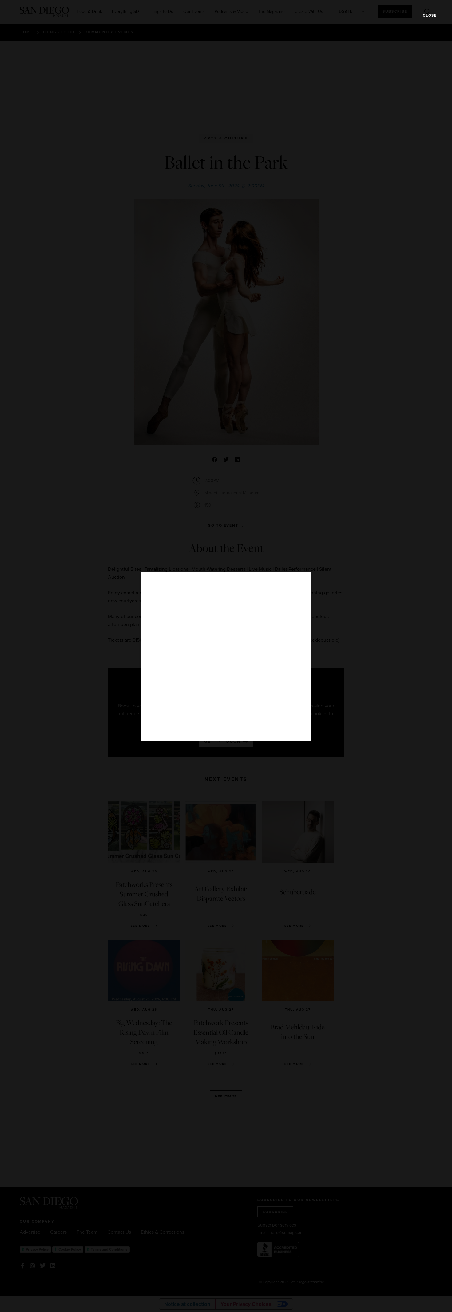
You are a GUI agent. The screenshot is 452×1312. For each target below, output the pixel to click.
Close (430, 15)
